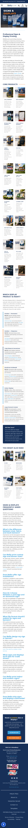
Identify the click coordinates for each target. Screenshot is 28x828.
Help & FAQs (14, 794)
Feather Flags (8, 381)
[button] (2, 5)
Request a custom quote (10, 417)
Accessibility (11, 819)
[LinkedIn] (17, 778)
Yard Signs (7, 338)
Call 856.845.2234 (14, 732)
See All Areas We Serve (14, 787)
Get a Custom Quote (14, 738)
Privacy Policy (19, 817)
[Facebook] (12, 778)
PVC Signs (21, 322)
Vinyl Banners (8, 340)
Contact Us (14, 805)
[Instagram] (14, 778)
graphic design (17, 73)
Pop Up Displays (8, 355)
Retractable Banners (13, 357)
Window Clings (12, 376)
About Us (14, 797)
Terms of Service (9, 817)
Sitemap (18, 819)
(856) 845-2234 (13, 756)
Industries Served (14, 801)
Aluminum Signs (8, 321)
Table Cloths (10, 398)
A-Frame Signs (8, 374)
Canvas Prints (14, 395)
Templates (14, 808)
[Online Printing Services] (11, 4)
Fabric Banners (8, 393)
